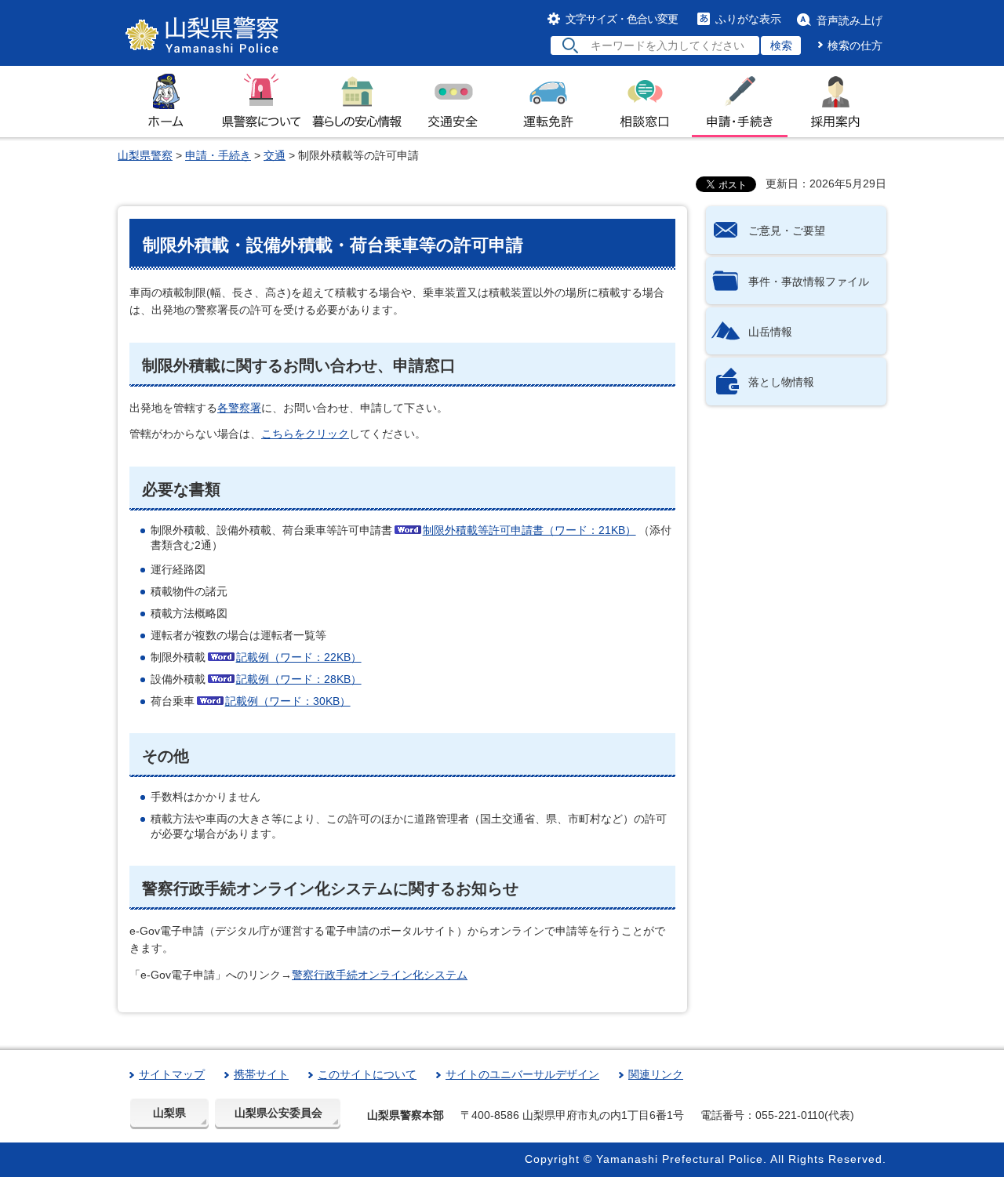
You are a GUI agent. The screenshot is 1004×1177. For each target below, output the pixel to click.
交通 (275, 155)
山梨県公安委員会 (278, 1112)
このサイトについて (367, 1074)
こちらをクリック (305, 433)
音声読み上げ (849, 20)
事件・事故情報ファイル (808, 281)
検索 (781, 45)
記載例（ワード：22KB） (299, 657)
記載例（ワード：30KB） (288, 701)
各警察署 (239, 407)
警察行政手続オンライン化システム (379, 974)
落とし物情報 (781, 382)
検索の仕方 (855, 45)
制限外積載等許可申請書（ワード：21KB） (529, 530)
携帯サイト (261, 1074)
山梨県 (169, 1112)
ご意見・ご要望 (786, 230)
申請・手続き (218, 155)
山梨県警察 (145, 155)
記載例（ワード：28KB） (299, 679)
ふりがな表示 (748, 19)
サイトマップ (172, 1074)
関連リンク (655, 1074)
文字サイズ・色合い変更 (622, 19)
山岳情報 (770, 331)
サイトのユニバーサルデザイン (522, 1074)
